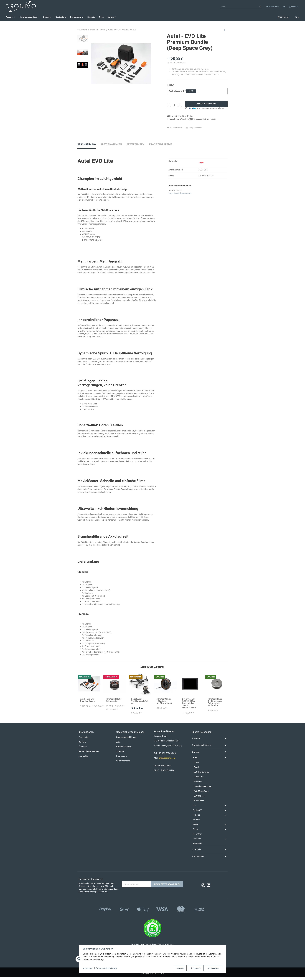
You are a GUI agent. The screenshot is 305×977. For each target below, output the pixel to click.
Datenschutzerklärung (106, 968)
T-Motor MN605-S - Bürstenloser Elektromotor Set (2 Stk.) (215, 702)
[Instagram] (203, 885)
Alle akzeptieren (213, 968)
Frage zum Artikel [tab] (161, 144)
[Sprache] (296, 17)
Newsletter (84, 756)
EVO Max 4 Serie (201, 791)
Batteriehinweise (123, 747)
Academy (196, 738)
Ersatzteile (196, 849)
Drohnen (196, 752)
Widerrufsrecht (123, 761)
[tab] (111, 145)
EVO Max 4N (199, 796)
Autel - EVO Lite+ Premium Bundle (87, 700)
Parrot (195, 829)
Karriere (82, 742)
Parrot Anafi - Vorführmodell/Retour (139, 701)
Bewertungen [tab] (135, 144)
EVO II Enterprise (201, 772)
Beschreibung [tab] (86, 144)
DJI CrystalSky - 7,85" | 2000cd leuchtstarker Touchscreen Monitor (189, 703)
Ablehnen (180, 968)
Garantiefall (84, 737)
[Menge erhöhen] (180, 105)
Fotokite (196, 820)
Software (197, 839)
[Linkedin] (208, 885)
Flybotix (196, 815)
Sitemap (120, 751)
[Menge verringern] (169, 105)
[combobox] (197, 91)
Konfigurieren (196, 968)
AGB (118, 742)
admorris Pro (158, 973)
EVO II (196, 767)
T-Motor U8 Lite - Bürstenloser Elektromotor (164, 701)
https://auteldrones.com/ (179, 193)
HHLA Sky (197, 834)
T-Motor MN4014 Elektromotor (113, 700)
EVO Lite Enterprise (202, 786)
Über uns (83, 747)
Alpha (196, 762)
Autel (195, 758)
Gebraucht (197, 843)
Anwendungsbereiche (201, 745)
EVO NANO (199, 801)
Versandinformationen (89, 751)
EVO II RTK (198, 777)
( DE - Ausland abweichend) (202, 119)
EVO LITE (198, 781)
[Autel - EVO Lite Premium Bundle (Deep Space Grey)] (121, 63)
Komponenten (198, 856)
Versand (183, 62)
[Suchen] (260, 6)
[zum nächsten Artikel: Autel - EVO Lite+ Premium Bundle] (225, 30)
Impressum (88, 968)
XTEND (196, 824)
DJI (194, 805)
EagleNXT (197, 810)
